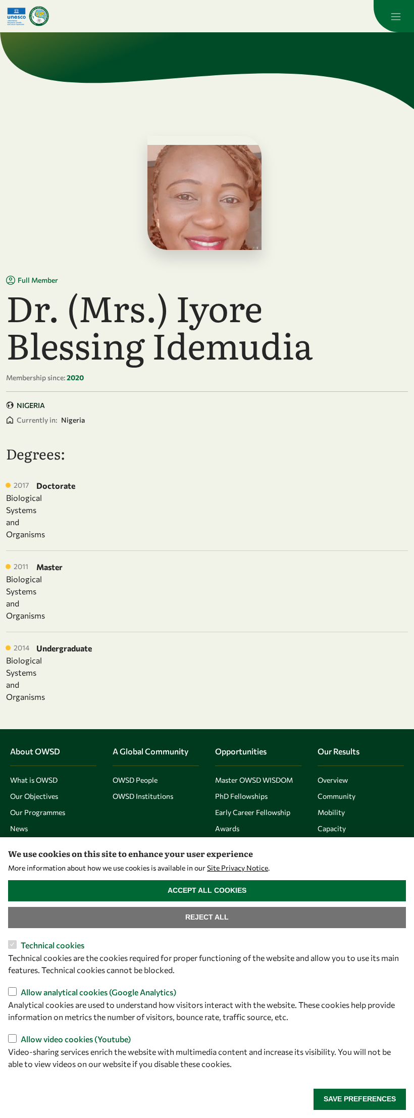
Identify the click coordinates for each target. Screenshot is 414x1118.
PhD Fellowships (241, 796)
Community (336, 796)
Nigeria (31, 405)
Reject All (207, 917)
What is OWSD (34, 780)
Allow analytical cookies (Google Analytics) (98, 992)
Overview (333, 780)
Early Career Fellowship (252, 812)
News (19, 828)
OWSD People (135, 780)
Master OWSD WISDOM (254, 780)
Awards (227, 828)
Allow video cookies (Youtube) (76, 1039)
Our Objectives (34, 796)
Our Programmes (37, 812)
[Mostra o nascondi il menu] (394, 16)
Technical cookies (52, 945)
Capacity (332, 828)
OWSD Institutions (143, 796)
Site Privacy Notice (237, 867)
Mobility (331, 812)
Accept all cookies (207, 890)
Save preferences (360, 1099)
